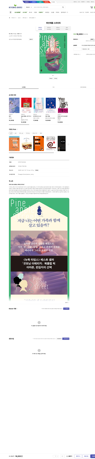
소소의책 (10, 36)
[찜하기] (62, 456)
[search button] (63, 7)
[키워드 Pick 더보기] (68, 144)
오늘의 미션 (81, 12)
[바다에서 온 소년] (38, 109)
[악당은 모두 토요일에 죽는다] (63, 110)
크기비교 (55, 78)
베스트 (30, 12)
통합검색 (28, 7)
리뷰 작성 (67, 308)
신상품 (52, 12)
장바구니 (78, 456)
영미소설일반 (31, 17)
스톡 (11, 133)
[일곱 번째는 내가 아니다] (26, 110)
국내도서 (13, 17)
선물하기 (70, 456)
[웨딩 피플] (50, 109)
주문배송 (88, 1)
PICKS (57, 12)
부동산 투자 (34, 133)
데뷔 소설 (21, 133)
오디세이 (25, 12)
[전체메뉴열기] (10, 12)
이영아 (18, 33)
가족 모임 (28, 133)
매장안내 (92, 1)
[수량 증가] (57, 456)
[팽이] (14, 109)
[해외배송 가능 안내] (80, 54)
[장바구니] (91, 7)
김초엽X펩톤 (17, 12)
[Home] (9, 17)
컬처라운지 (63, 12)
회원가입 (75, 1)
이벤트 (35, 12)
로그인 (79, 1)
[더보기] (67, 12)
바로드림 (86, 456)
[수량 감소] (54, 456)
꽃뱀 (41, 133)
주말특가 (41, 12)
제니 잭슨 (11, 33)
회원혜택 (82, 1)
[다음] (65, 53)
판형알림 (36, 170)
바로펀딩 (47, 12)
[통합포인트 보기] (78, 39)
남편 (15, 133)
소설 (19, 17)
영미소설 (24, 17)
